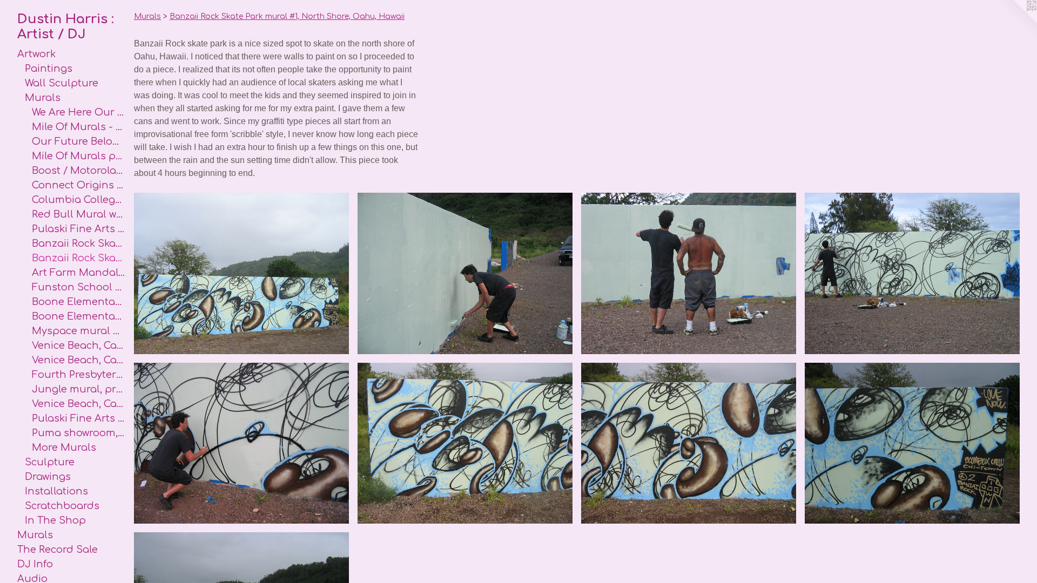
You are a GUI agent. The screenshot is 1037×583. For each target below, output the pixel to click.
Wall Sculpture (61, 83)
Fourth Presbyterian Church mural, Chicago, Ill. (78, 374)
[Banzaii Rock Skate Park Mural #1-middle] (688, 443)
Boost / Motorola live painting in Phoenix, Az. (78, 170)
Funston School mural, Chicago (78, 287)
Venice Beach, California (78, 403)
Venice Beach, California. (78, 345)
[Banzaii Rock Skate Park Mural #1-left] (465, 443)
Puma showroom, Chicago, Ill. (78, 433)
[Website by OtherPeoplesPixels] (1015, 21)
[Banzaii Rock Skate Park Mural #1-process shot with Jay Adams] (688, 273)
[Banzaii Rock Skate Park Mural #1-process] (465, 273)
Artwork (36, 54)
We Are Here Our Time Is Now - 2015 (78, 112)
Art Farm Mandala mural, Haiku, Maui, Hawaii (78, 272)
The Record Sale (57, 549)
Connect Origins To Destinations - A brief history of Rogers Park (78, 185)
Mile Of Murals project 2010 (78, 156)
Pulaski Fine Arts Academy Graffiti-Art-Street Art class (78, 228)
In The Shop (55, 520)
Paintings (48, 68)
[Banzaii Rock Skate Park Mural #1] (241, 273)
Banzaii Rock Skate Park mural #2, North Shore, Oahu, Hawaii (78, 243)
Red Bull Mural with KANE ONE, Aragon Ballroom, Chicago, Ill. (78, 214)
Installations (56, 491)
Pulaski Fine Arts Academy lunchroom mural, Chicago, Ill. (78, 418)
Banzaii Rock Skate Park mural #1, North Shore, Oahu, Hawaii (78, 258)
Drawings (48, 476)
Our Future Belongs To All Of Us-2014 (78, 141)
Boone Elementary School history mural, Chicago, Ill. (78, 301)
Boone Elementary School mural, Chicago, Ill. (78, 316)
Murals (42, 97)
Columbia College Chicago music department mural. (78, 199)
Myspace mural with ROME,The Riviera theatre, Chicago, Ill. (78, 331)
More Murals (64, 447)
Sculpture (50, 462)
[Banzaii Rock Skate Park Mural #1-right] (912, 443)
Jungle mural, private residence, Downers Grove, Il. (78, 389)
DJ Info (35, 564)
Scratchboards (62, 505)
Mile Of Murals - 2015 (78, 126)
